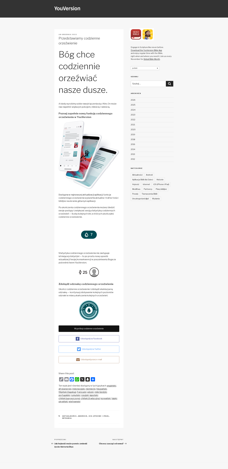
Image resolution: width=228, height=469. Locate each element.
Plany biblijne (161, 189)
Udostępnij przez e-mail (91, 359)
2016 (133, 144)
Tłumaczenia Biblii (149, 194)
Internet (146, 184)
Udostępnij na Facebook (91, 338)
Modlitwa (136, 189)
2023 (133, 115)
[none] (145, 68)
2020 (133, 129)
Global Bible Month (152, 59)
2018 (133, 139)
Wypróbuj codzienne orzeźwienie (89, 328)
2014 (133, 149)
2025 (133, 105)
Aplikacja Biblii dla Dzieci (142, 179)
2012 (133, 159)
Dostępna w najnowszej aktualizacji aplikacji (81, 194)
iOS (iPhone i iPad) (99, 416)
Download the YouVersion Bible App (146, 50)
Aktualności (69, 416)
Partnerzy (148, 189)
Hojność (135, 184)
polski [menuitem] (134, 68)
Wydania (67, 418)
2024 (133, 110)
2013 (133, 154)
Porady (135, 194)
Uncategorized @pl (140, 198)
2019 (133, 134)
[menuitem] (111, 386)
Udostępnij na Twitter (91, 349)
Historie (159, 179)
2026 (133, 100)
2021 (133, 124)
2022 (133, 119)
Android (82, 416)
